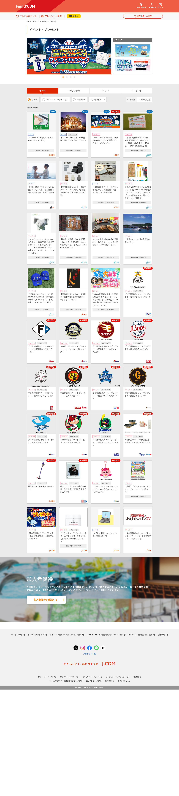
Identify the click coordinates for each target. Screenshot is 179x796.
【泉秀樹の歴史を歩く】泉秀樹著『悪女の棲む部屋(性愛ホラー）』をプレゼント (73, 297)
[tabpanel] (69, 56)
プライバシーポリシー (68, 677)
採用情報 (108, 681)
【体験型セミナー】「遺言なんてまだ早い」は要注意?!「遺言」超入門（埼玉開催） (105, 190)
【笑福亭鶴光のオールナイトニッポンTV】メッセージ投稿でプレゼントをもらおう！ (138, 536)
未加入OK (81, 100)
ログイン (160, 7)
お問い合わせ (122, 681)
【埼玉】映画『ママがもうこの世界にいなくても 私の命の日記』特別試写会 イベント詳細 (41, 190)
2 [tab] (67, 77)
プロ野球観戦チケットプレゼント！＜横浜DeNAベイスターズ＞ (105, 396)
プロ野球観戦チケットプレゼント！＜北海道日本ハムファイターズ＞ (41, 349)
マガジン (74, 91)
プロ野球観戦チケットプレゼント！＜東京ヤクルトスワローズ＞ (105, 442)
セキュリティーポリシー (90, 677)
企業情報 (161, 634)
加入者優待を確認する (45, 599)
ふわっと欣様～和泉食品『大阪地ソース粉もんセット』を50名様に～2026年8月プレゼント (105, 242)
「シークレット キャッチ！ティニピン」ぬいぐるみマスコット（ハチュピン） (106, 489)
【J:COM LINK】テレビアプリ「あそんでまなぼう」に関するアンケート (41, 536)
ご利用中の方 (152, 7)
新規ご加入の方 (141, 7)
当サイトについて (92, 681)
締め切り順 (145, 100)
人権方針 (136, 677)
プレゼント (136, 91)
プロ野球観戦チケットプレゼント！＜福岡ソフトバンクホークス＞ (137, 297)
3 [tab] (71, 77)
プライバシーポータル (46, 677)
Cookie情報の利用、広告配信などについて (65, 681)
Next (109, 55)
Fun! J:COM (105, 634)
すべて (42, 91)
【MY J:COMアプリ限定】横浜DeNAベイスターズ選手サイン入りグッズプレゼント (105, 140)
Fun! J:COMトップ (33, 21)
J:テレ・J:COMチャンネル (57, 100)
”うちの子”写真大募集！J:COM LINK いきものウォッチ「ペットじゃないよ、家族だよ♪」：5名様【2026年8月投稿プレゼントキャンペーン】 (105, 299)
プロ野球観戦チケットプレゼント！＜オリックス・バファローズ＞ (73, 349)
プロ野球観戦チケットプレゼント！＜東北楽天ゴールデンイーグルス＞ (105, 349)
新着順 (132, 100)
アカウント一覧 (89, 654)
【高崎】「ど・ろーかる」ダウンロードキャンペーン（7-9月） (137, 489)
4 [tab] (74, 77)
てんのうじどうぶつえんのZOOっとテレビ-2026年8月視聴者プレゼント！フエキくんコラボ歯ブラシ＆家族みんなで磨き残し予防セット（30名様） (138, 192)
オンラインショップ (36, 634)
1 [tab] (63, 77)
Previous (28, 55)
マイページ (140, 634)
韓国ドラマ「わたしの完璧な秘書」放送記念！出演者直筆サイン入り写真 (73, 489)
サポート (65, 634)
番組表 (75, 16)
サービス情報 (16, 634)
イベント (105, 91)
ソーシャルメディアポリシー (116, 677)
